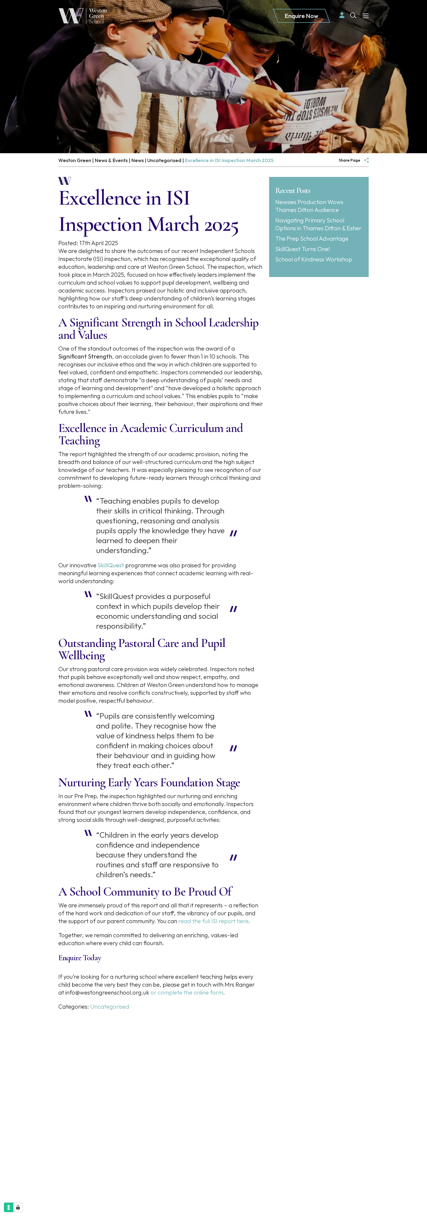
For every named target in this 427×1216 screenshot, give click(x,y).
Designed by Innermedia (116, 1187)
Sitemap (49, 1178)
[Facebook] (148, 1119)
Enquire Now (301, 16)
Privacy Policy (77, 1178)
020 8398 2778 (60, 1124)
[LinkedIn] (160, 1119)
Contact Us (174, 1138)
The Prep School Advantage (311, 238)
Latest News (162, 1094)
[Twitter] (184, 1119)
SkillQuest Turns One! (302, 249)
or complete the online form (186, 992)
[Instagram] (172, 1119)
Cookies (106, 1178)
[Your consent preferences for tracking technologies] (18, 1207)
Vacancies (159, 1104)
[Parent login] (341, 15)
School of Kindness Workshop (313, 259)
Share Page (349, 160)
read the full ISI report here (213, 921)
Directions (68, 1146)
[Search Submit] (353, 15)
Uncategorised (109, 1006)
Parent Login (162, 1084)
